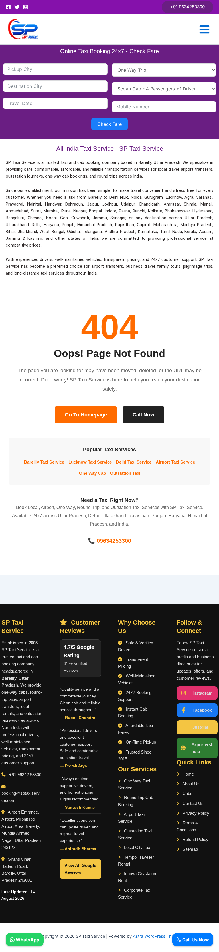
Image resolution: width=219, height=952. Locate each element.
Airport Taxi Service (175, 462)
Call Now (143, 415)
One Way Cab (92, 473)
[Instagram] (25, 7)
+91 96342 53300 (25, 774)
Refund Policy (194, 839)
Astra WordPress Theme (156, 936)
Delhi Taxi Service (133, 462)
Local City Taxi (137, 847)
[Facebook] (8, 7)
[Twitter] (16, 7)
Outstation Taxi (125, 473)
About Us (190, 784)
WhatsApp (27, 940)
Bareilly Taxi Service (44, 462)
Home (187, 774)
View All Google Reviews (80, 869)
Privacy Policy (195, 813)
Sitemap (189, 849)
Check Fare (109, 124)
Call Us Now (195, 940)
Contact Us (192, 803)
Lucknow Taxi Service (90, 462)
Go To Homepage (86, 415)
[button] (187, 7)
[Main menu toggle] (204, 29)
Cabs (186, 793)
